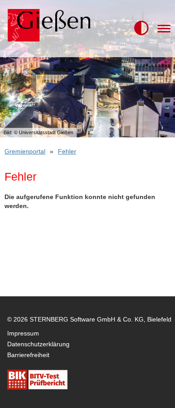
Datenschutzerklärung (38, 344)
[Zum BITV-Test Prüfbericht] (37, 380)
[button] (141, 28)
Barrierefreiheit (28, 354)
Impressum (23, 333)
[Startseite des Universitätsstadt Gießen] (47, 28)
